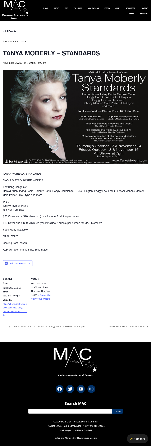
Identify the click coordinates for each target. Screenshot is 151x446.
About (56, 8)
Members (144, 13)
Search (131, 13)
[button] (137, 438)
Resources (130, 8)
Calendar (78, 8)
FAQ (66, 8)
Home (45, 8)
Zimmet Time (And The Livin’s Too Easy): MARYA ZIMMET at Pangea (48, 326)
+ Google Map (44, 294)
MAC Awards (93, 8)
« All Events (9, 31)
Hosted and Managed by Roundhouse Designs (75, 438)
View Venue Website (40, 298)
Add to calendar (18, 263)
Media (107, 8)
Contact (144, 8)
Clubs (117, 8)
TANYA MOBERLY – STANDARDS (126, 326)
